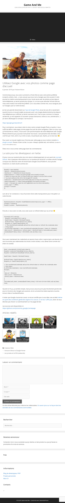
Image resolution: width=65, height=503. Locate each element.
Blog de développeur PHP (11, 473)
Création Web (9, 348)
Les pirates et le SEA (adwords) (14, 353)
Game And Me (32, 5)
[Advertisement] (32, 24)
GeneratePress (43, 500)
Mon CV (5, 478)
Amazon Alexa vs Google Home (14, 350)
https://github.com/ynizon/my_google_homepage (19, 308)
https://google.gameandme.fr (12, 123)
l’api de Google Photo (32, 110)
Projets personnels (9, 476)
